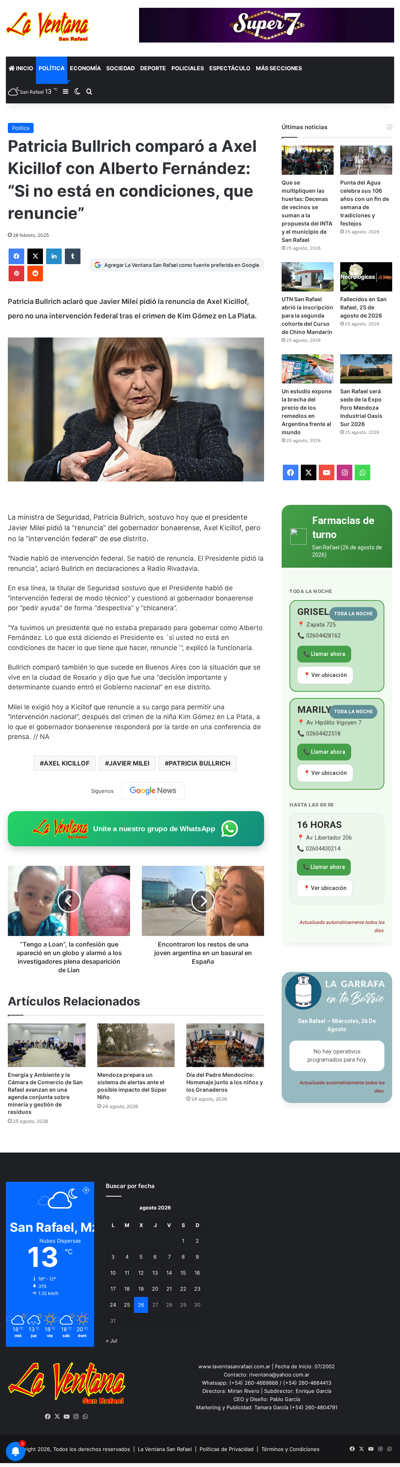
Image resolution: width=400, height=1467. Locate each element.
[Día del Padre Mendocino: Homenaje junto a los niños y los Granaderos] (225, 1045)
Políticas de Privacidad (227, 1449)
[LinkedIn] (54, 256)
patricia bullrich (199, 763)
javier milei (129, 763)
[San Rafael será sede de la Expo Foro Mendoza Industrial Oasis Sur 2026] (366, 369)
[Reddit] (35, 273)
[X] (35, 256)
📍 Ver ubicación (325, 675)
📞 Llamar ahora (324, 654)
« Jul (111, 1340)
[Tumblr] (72, 256)
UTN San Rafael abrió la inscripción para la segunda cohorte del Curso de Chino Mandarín (307, 315)
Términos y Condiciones (290, 1449)
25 (127, 1305)
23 (197, 1289)
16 (197, 1273)
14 (169, 1273)
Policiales (187, 68)
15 (183, 1273)
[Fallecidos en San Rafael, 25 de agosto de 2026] (366, 276)
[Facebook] (16, 256)
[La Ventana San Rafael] (47, 26)
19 (141, 1289)
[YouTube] (66, 1416)
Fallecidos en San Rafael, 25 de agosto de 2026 (363, 307)
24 (113, 1305)
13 (155, 1273)
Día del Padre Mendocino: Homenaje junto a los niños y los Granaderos (224, 1082)
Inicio (24, 68)
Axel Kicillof (66, 763)
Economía (85, 68)
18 (127, 1289)
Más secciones (279, 68)
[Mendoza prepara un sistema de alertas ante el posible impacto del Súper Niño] (136, 1045)
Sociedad (120, 68)
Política (51, 68)
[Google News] (153, 790)
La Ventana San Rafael (165, 1449)
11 (127, 1273)
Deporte (153, 68)
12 (141, 1273)
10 (113, 1273)
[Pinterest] (16, 273)
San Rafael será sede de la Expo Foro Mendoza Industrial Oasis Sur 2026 (361, 407)
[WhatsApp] (85, 1416)
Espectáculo (229, 68)
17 (113, 1289)
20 (155, 1289)
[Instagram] (76, 1416)
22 (183, 1289)
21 (169, 1289)
